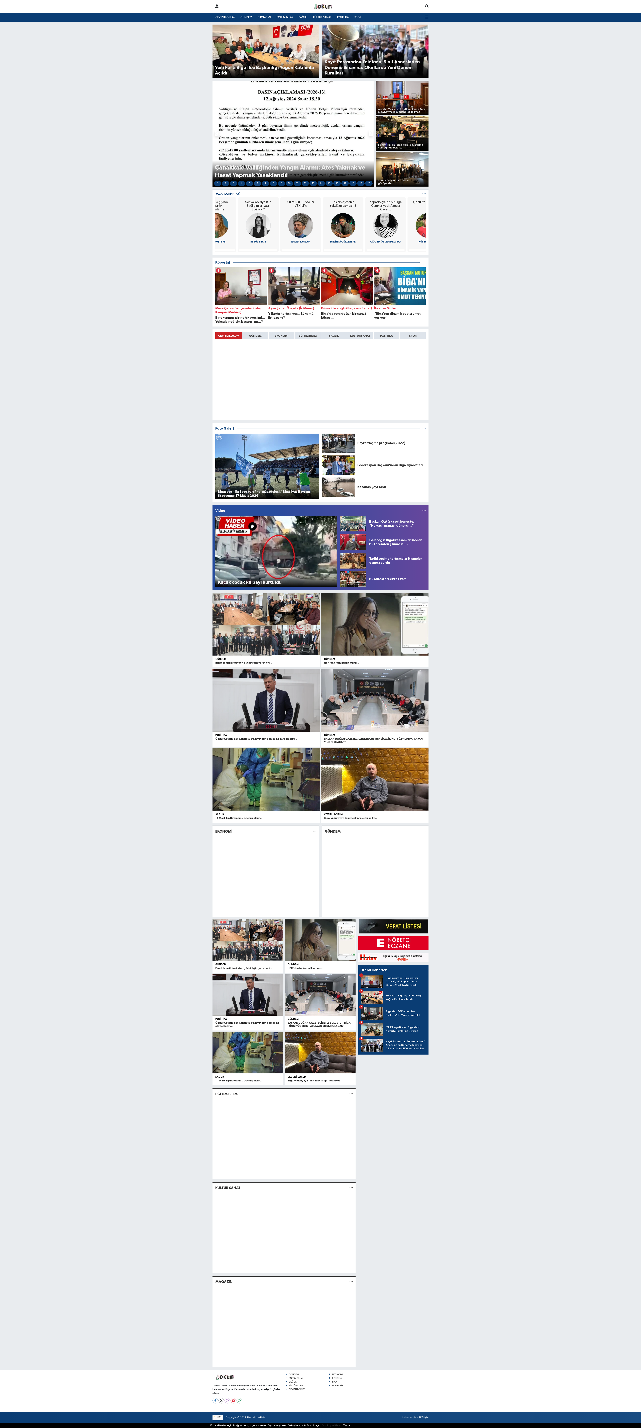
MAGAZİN (224, 1282)
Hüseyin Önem (320, 242)
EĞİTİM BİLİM (284, 17)
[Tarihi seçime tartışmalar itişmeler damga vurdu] (353, 560)
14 (321, 183)
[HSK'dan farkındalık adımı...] (375, 624)
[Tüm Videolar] (424, 510)
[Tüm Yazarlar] (424, 193)
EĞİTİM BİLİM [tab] (308, 335)
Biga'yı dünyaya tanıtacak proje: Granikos (350, 818)
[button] (217, 133)
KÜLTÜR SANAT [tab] (360, 335)
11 (297, 183)
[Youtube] (233, 1400)
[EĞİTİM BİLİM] (351, 1093)
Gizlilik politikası (332, 1425)
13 (313, 183)
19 (361, 183)
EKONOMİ (264, 17)
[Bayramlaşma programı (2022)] (338, 443)
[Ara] (427, 6)
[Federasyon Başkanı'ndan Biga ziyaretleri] (338, 465)
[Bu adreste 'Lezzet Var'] (353, 579)
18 (353, 183)
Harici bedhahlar (405, 202)
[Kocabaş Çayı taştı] (338, 487)
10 (289, 183)
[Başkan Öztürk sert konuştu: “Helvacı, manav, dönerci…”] (353, 523)
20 (368, 183)
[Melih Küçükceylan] (235, 225)
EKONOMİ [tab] (281, 335)
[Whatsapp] (239, 1400)
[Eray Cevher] (405, 225)
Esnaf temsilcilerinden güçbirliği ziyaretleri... (243, 662)
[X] (221, 1400)
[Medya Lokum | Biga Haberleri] (323, 7)
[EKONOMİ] (314, 831)
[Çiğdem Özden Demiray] (278, 225)
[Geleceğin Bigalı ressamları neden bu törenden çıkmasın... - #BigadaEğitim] (353, 542)
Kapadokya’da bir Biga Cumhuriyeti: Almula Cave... (278, 205)
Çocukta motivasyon (320, 202)
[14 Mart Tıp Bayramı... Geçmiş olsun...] (266, 779)
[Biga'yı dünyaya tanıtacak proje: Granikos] (375, 779)
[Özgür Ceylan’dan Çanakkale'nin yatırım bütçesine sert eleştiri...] (266, 700)
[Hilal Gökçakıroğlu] (362, 225)
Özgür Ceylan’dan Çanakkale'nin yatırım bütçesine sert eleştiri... (256, 739)
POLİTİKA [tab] (386, 335)
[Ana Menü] (427, 17)
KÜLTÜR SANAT (322, 17)
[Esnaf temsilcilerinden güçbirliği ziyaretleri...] (266, 624)
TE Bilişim (424, 1417)
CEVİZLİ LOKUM (225, 17)
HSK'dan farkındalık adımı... (341, 662)
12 (305, 183)
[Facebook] (215, 1400)
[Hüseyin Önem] (320, 225)
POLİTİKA (343, 17)
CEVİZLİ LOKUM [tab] (228, 335)
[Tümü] (424, 262)
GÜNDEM (246, 17)
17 (345, 183)
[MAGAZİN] (351, 1281)
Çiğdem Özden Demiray (278, 242)
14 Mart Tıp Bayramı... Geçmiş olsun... (239, 818)
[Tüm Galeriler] (424, 428)
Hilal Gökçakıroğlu (363, 242)
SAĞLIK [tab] (334, 335)
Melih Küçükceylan (236, 242)
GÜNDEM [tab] (255, 335)
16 (337, 183)
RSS (219, 1417)
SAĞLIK (302, 17)
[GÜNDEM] (424, 831)
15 (329, 183)
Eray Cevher (405, 242)
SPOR (357, 17)
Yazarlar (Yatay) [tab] (227, 193)
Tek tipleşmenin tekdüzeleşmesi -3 (236, 203)
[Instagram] (227, 1400)
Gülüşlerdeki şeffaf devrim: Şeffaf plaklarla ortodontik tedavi (363, 205)
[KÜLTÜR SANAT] (351, 1187)
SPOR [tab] (412, 335)
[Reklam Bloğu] (393, 926)
